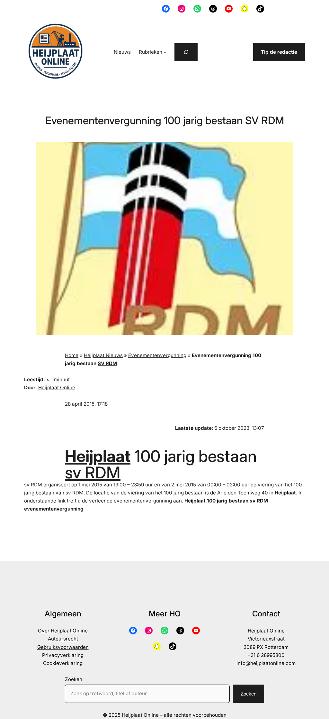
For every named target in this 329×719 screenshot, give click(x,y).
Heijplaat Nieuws (103, 355)
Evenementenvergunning (157, 355)
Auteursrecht (63, 639)
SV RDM (107, 363)
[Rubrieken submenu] (165, 52)
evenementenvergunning (143, 501)
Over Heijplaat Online (63, 631)
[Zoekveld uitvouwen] (186, 52)
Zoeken (73, 679)
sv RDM (92, 472)
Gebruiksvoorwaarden (63, 647)
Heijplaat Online (56, 387)
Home (71, 355)
